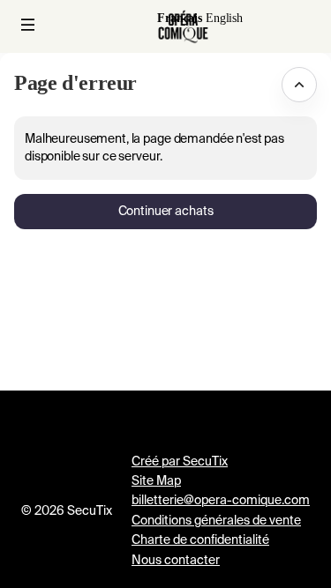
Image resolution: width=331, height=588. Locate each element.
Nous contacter (176, 561)
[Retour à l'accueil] (183, 26)
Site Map (156, 481)
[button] (28, 24)
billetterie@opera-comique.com (221, 501)
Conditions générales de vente (216, 521)
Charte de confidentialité (200, 540)
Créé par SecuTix (180, 462)
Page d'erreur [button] (75, 82)
